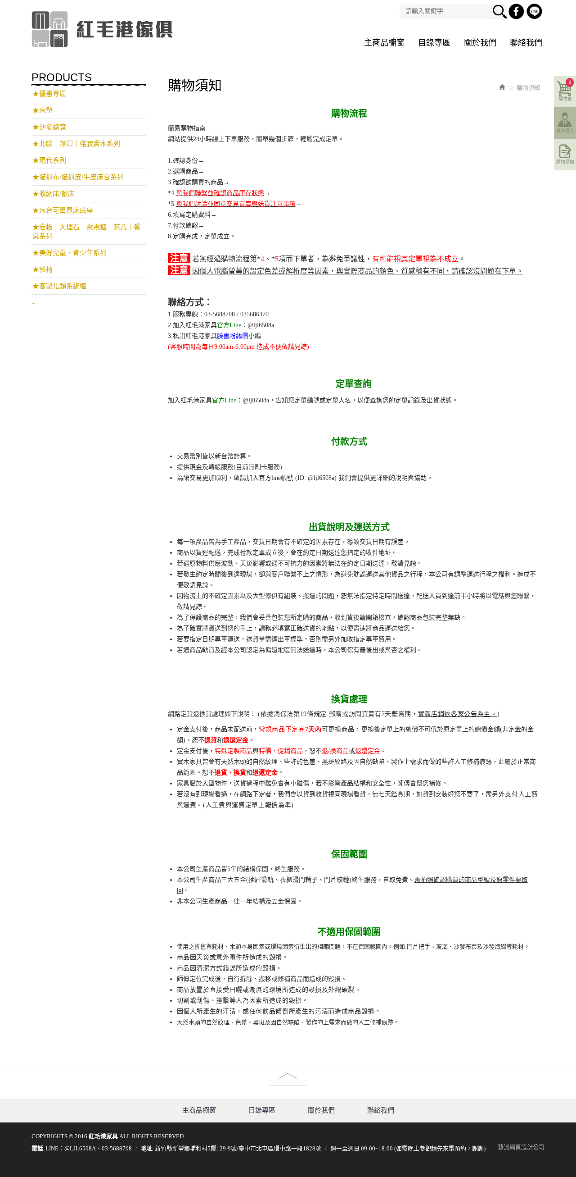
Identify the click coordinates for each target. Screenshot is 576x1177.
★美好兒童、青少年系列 (69, 252)
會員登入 (565, 130)
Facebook (517, 13)
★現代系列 (49, 160)
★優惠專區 (49, 93)
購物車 (565, 90)
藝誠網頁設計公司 (521, 1147)
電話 (37, 1148)
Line (535, 13)
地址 (147, 1148)
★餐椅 (42, 269)
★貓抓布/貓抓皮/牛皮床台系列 (78, 177)
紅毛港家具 (104, 29)
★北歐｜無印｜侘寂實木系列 (76, 143)
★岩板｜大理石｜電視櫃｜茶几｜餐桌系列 (86, 232)
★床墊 (42, 110)
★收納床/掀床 (53, 193)
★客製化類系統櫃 (59, 286)
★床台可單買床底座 (62, 210)
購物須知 (565, 162)
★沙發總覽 (49, 127)
